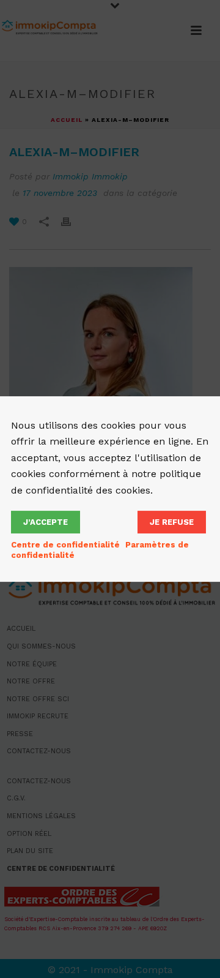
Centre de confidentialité (65, 544)
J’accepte (45, 522)
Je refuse (172, 522)
